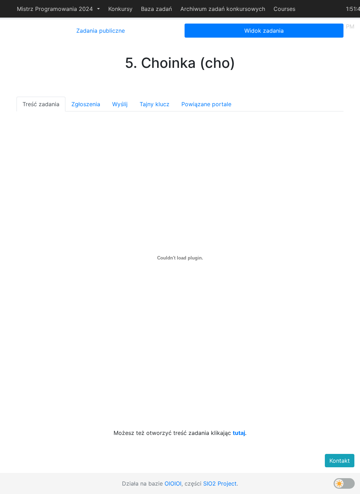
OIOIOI (173, 483)
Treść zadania (40, 104)
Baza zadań (156, 8)
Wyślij (120, 104)
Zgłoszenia (85, 104)
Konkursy (120, 8)
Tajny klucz (154, 104)
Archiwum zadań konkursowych (222, 8)
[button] (58, 9)
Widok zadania (264, 30)
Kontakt (339, 460)
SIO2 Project (220, 483)
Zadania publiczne (100, 30)
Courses (284, 8)
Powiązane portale (206, 104)
